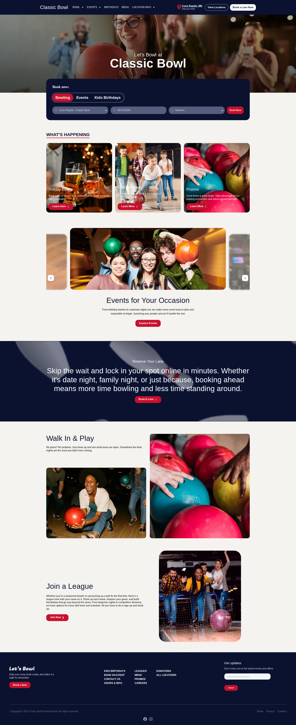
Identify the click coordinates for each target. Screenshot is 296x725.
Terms (260, 711)
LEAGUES (141, 671)
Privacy (270, 711)
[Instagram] (151, 719)
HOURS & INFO (113, 683)
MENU (125, 7)
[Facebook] (145, 719)
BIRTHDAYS (111, 7)
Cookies (282, 711)
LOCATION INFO (141, 7)
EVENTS (92, 7)
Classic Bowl (54, 7)
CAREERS (141, 683)
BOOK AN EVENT (114, 675)
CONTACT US (112, 679)
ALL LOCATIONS (166, 675)
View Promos (148, 323)
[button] (51, 278)
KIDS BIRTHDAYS (114, 671)
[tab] (62, 98)
